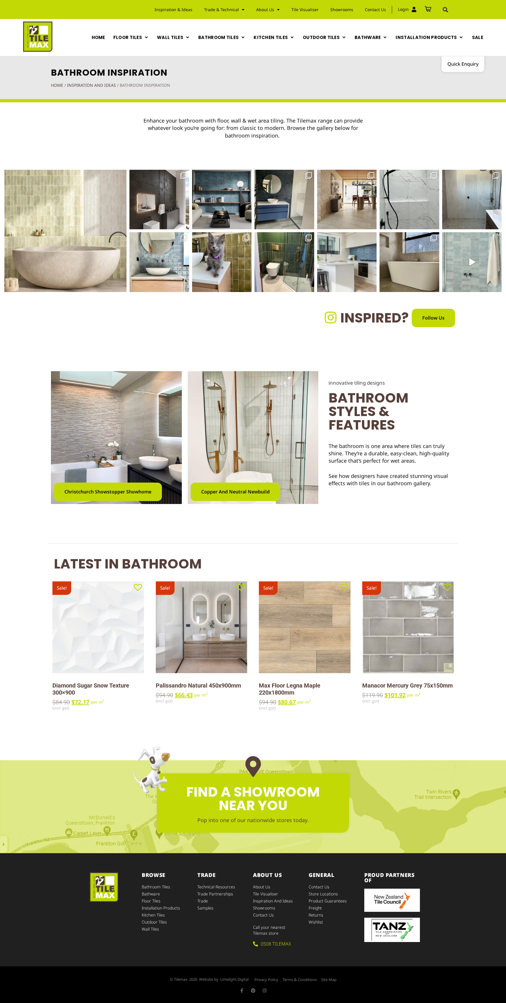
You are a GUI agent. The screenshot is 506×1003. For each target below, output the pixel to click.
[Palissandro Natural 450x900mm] (201, 627)
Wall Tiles (150, 929)
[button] (445, 10)
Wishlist (316, 922)
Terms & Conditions (300, 979)
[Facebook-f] (242, 990)
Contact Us (375, 9)
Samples (205, 908)
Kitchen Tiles (153, 915)
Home (57, 85)
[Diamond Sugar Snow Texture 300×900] (98, 627)
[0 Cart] (428, 9)
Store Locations (323, 894)
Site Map (328, 979)
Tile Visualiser (305, 9)
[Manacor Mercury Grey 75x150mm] (408, 627)
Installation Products (161, 908)
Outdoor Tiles (154, 922)
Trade (202, 901)
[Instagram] (264, 990)
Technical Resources (216, 887)
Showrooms (341, 9)
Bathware (151, 894)
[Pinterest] (253, 990)
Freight (315, 908)
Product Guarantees (328, 901)
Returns (316, 915)
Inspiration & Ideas (173, 9)
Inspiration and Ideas (91, 85)
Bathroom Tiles (156, 887)
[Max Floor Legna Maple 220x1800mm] (305, 627)
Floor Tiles (151, 901)
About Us (261, 887)
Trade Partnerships (215, 894)
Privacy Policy (266, 979)
